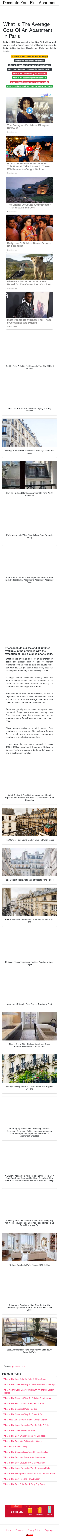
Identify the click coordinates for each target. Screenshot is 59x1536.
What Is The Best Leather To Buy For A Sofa (23, 1403)
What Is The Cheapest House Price (19, 1430)
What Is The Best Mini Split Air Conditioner (22, 1441)
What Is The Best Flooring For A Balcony (21, 1478)
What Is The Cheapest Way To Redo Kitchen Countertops (29, 1384)
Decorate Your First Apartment (30, 2)
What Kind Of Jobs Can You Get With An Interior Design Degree (28, 1391)
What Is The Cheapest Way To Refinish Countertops (27, 1398)
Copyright (49, 1530)
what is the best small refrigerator (29, 60)
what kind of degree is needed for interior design (29, 69)
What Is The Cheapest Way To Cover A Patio (23, 1414)
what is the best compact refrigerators (29, 77)
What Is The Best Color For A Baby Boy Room (24, 1484)
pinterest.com (18, 1366)
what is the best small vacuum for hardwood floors (29, 86)
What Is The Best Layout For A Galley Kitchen (24, 1462)
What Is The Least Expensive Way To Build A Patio (26, 1425)
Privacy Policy (33, 1530)
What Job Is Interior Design (15, 1446)
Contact (19, 1530)
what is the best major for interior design (29, 56)
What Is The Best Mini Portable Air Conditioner (24, 1457)
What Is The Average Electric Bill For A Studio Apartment (29, 1473)
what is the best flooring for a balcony (29, 73)
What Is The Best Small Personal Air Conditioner (25, 1435)
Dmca (8, 1530)
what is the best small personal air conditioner (29, 65)
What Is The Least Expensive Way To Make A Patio (26, 1468)
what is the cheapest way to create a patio (29, 82)
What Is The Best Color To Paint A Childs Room (25, 1379)
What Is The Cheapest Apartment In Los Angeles (25, 1451)
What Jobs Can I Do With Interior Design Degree (25, 1419)
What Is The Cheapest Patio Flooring (20, 1408)
